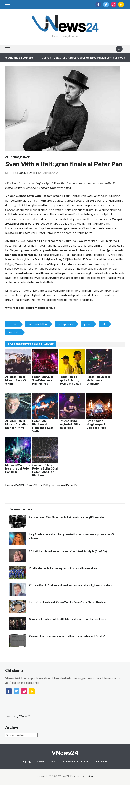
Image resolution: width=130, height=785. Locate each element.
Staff (54, 761)
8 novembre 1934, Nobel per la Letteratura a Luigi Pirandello (66, 517)
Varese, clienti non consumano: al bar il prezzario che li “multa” (67, 636)
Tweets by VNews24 (18, 716)
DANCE (25, 157)
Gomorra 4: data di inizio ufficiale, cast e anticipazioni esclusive (67, 619)
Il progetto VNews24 (35, 761)
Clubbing (12, 157)
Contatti (101, 761)
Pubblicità (87, 761)
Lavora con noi (69, 761)
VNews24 (65, 752)
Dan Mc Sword (27, 172)
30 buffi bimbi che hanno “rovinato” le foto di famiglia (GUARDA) (68, 551)
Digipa (89, 776)
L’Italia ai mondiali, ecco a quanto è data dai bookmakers (63, 568)
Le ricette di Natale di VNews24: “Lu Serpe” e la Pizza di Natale (67, 602)
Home (9, 485)
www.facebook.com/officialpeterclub (30, 307)
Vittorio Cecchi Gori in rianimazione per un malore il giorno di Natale (70, 585)
